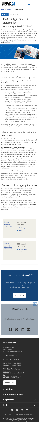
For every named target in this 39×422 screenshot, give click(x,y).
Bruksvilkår (9, 419)
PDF (20, 230)
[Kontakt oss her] (35, 304)
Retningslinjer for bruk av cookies (12, 418)
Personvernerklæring (20, 419)
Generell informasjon (29, 418)
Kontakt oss (19, 295)
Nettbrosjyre (23, 228)
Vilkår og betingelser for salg (19, 421)
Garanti (30, 419)
